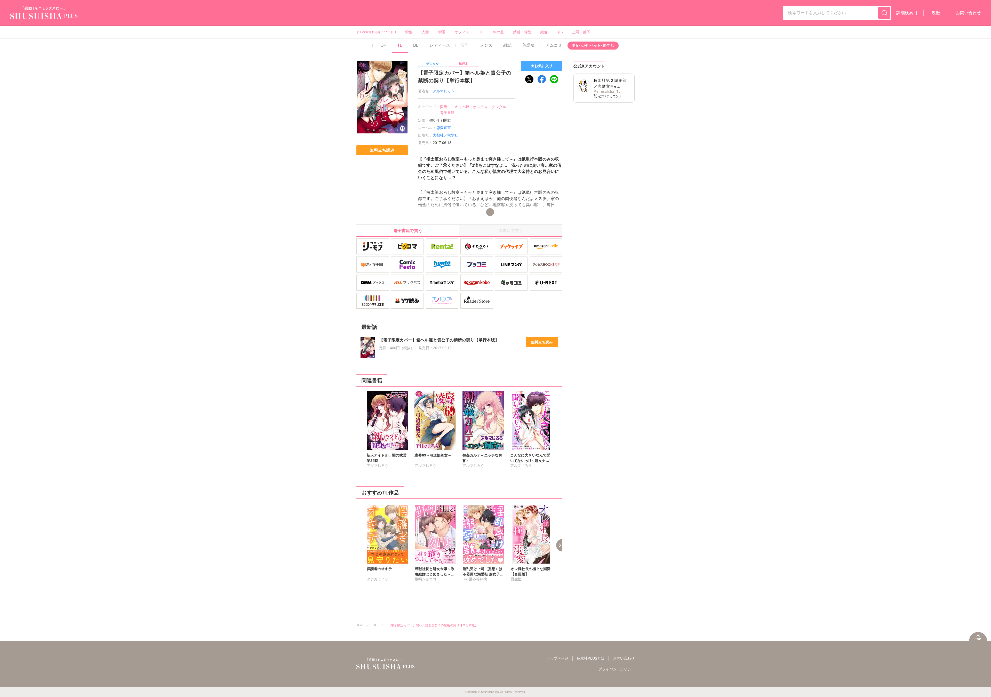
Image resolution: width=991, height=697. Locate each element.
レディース (439, 45)
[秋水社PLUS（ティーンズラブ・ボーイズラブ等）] (43, 16)
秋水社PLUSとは (590, 658)
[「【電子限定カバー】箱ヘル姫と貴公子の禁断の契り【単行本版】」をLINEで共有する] (554, 79)
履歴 (936, 13)
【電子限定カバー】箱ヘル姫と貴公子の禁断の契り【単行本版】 (433, 625)
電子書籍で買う (407, 230)
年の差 (498, 32)
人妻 (425, 32)
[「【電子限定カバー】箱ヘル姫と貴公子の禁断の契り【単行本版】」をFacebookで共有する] (542, 79)
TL (399, 45)
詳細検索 (904, 13)
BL (415, 45)
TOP (382, 45)
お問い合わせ (968, 13)
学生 (408, 32)
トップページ (557, 658)
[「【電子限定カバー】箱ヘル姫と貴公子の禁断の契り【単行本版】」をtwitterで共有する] (529, 79)
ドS (560, 32)
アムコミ (554, 45)
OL (480, 32)
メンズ (486, 45)
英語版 (528, 45)
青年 (465, 45)
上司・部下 (581, 32)
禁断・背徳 (522, 32)
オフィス (462, 32)
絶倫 (544, 32)
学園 (441, 32)
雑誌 (507, 45)
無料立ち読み (542, 342)
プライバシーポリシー (616, 669)
